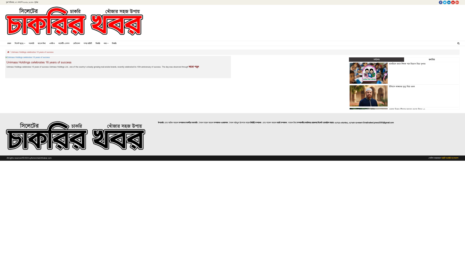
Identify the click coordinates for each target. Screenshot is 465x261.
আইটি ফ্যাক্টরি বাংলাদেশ (449, 158)
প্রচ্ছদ (9, 43)
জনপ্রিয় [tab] (432, 59)
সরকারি (31, 43)
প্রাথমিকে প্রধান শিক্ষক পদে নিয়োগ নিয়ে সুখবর (407, 64)
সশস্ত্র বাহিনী (88, 43)
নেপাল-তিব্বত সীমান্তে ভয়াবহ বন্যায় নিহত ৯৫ (407, 109)
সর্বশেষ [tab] (377, 59)
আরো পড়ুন (194, 66)
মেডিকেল (76, 43)
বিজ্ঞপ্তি (98, 43)
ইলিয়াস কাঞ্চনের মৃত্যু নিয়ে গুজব (402, 86)
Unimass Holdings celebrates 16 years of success (38, 62)
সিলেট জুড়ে (19, 43)
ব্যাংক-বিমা (42, 43)
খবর (105, 43)
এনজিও (52, 43)
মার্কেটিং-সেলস (64, 43)
